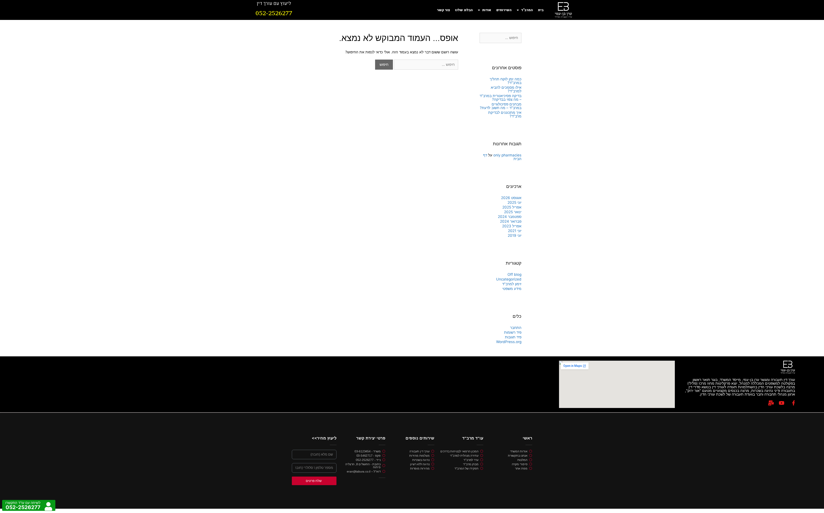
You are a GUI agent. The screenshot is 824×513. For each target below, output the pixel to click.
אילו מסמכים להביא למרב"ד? (506, 89)
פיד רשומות (512, 332)
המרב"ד (527, 10)
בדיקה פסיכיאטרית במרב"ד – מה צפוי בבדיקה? (500, 98)
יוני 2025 (514, 202)
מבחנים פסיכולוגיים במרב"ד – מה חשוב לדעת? (500, 106)
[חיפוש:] (425, 64)
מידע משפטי (511, 288)
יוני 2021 (514, 231)
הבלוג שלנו (464, 10)
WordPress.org (508, 342)
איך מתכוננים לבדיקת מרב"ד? (504, 114)
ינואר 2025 (512, 212)
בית (541, 10)
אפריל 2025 (511, 207)
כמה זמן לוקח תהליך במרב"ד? (505, 81)
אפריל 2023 (511, 226)
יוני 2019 (514, 235)
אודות (486, 10)
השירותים (504, 10)
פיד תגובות (513, 337)
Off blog (514, 274)
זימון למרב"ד (511, 284)
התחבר (515, 328)
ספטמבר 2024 (509, 216)
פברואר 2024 (510, 221)
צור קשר (443, 10)
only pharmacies (507, 155)
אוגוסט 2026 (511, 198)
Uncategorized (508, 279)
